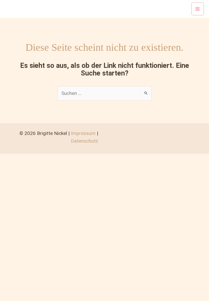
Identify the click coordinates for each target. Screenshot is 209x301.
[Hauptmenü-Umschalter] (197, 9)
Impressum (83, 133)
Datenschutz (84, 141)
